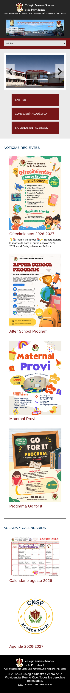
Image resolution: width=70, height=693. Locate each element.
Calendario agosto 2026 (30, 580)
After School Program (28, 331)
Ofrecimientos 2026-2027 (32, 234)
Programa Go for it (25, 506)
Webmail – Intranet (43, 684)
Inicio (20, 684)
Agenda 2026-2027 (26, 646)
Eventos (29, 684)
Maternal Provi (22, 419)
